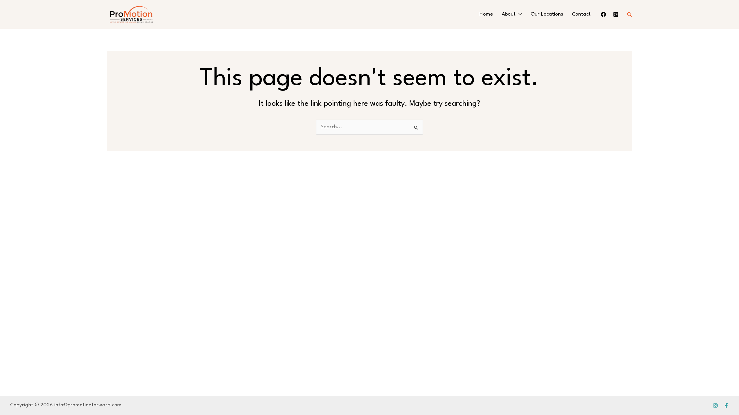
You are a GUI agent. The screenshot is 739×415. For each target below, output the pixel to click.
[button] (519, 14)
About (509, 14)
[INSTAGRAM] (615, 14)
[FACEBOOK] (603, 14)
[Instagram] (715, 405)
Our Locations (547, 14)
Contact (581, 14)
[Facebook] (726, 405)
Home (486, 14)
